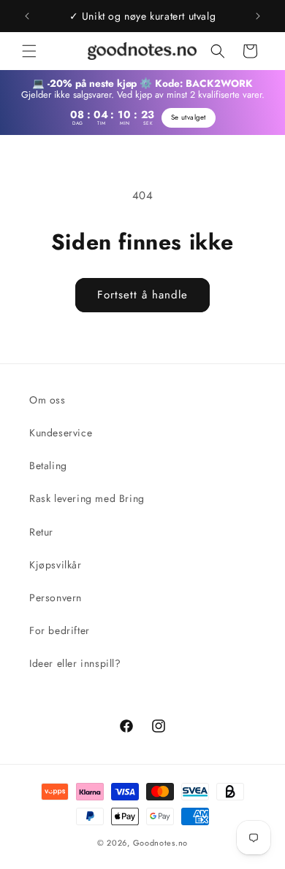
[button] (29, 51)
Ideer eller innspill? (75, 663)
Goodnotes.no (160, 843)
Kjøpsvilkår (55, 564)
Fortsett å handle (142, 295)
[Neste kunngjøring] (258, 16)
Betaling (48, 465)
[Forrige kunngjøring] (27, 16)
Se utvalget (188, 117)
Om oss (47, 400)
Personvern (55, 597)
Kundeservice (60, 432)
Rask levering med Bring (87, 498)
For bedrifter (59, 630)
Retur (41, 532)
